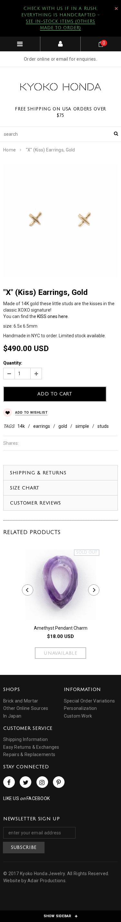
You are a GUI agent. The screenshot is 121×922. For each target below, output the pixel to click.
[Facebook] (9, 782)
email (62, 59)
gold (62, 426)
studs (103, 426)
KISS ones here (52, 316)
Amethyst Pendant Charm (60, 628)
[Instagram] (42, 782)
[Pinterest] (59, 782)
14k (21, 426)
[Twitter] (25, 782)
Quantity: (12, 363)
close (116, 8)
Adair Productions (46, 880)
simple (82, 426)
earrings (41, 426)
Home (9, 149)
